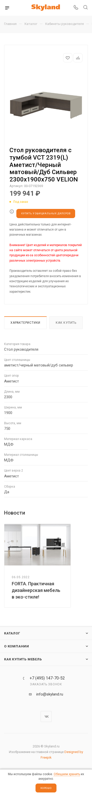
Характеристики (25, 322)
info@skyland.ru (49, 694)
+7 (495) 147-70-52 (47, 678)
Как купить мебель (23, 659)
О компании (16, 646)
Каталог (12, 633)
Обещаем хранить (67, 774)
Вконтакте (46, 716)
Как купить (66, 322)
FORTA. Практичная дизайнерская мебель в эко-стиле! (36, 590)
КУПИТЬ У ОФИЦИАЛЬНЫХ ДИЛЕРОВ (45, 213)
